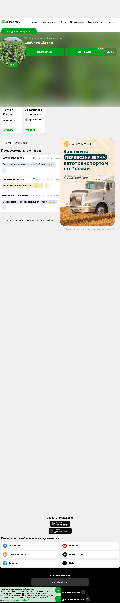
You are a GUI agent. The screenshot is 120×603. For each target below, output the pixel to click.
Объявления (77, 22)
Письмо (93, 50)
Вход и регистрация (19, 31)
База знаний (48, 22)
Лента (34, 22)
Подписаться (44, 52)
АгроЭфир (21, 142)
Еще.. (109, 22)
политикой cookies (19, 600)
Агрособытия (95, 22)
